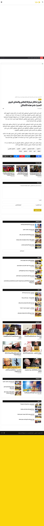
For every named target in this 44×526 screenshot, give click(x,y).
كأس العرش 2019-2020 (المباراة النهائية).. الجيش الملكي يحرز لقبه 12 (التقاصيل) (22, 174)
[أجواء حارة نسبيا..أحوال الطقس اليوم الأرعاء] (38, 226)
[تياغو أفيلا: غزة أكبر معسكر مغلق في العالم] (38, 262)
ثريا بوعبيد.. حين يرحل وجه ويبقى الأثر (28, 292)
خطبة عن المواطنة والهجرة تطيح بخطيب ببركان (32, 57)
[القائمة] (1, 2)
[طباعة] (5, 156)
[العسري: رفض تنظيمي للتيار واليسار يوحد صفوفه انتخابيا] (38, 277)
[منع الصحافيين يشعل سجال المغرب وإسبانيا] (38, 411)
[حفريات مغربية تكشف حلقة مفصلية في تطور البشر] (38, 314)
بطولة (39, 151)
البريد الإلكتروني (38, 205)
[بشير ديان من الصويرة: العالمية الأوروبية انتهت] (12, 329)
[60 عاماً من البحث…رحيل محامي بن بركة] (38, 299)
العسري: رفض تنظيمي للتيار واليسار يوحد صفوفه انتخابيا (25, 275)
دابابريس (35, 433)
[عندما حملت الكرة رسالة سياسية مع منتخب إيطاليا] (38, 304)
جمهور (25, 151)
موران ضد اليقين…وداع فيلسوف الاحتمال (32, 353)
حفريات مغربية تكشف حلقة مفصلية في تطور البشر (26, 313)
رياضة (36, 97)
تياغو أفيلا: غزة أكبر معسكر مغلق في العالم (27, 260)
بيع (34, 151)
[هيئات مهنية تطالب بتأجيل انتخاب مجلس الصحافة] (38, 421)
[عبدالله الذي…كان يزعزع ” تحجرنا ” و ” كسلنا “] (38, 309)
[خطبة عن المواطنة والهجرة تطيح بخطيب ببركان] (38, 236)
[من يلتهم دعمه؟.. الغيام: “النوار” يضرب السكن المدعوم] (38, 267)
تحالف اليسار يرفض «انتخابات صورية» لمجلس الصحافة (25, 414)
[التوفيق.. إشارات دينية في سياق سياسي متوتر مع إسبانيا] (38, 241)
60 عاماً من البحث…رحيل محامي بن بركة (28, 297)
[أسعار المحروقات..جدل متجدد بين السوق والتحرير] (38, 272)
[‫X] (33, 156)
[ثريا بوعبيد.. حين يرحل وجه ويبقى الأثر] (38, 294)
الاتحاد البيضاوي (31, 149)
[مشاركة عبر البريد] (11, 156)
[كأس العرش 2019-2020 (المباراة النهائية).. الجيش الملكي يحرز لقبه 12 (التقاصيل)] (22, 168)
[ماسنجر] (16, 156)
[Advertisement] (22, 30)
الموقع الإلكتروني (18, 205)
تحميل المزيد (22, 251)
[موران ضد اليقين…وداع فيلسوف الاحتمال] (32, 346)
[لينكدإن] (27, 156)
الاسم (40, 200)
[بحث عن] (42, 2)
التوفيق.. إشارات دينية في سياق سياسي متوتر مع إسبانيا (25, 239)
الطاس (23, 149)
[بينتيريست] (22, 156)
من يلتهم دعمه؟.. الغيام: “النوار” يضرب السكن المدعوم (25, 265)
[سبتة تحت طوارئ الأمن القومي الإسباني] (38, 246)
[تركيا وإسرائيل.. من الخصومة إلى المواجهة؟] (38, 405)
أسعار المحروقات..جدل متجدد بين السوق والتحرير (26, 270)
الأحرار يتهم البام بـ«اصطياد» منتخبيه (28, 229)
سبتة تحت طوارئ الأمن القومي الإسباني (27, 244)
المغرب (18, 149)
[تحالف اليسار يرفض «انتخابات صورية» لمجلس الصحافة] (38, 416)
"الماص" (38, 149)
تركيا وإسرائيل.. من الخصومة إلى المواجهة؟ (27, 404)
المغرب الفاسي (11, 149)
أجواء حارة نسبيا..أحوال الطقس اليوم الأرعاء (27, 224)
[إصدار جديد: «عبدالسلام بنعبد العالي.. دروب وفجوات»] (12, 363)
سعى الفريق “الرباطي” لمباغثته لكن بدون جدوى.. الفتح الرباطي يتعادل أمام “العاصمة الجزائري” (8, 174)
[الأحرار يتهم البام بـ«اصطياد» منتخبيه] (38, 231)
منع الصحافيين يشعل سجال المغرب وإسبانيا (27, 409)
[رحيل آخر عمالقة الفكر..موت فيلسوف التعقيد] (32, 363)
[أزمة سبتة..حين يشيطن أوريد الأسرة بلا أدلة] (32, 329)
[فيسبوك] (38, 156)
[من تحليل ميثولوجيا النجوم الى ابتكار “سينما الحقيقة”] (12, 346)
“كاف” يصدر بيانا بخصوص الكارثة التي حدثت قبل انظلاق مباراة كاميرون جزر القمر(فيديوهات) (35, 174)
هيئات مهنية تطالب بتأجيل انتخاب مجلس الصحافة (26, 419)
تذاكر (30, 151)
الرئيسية (39, 97)
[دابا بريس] (35, 2)
